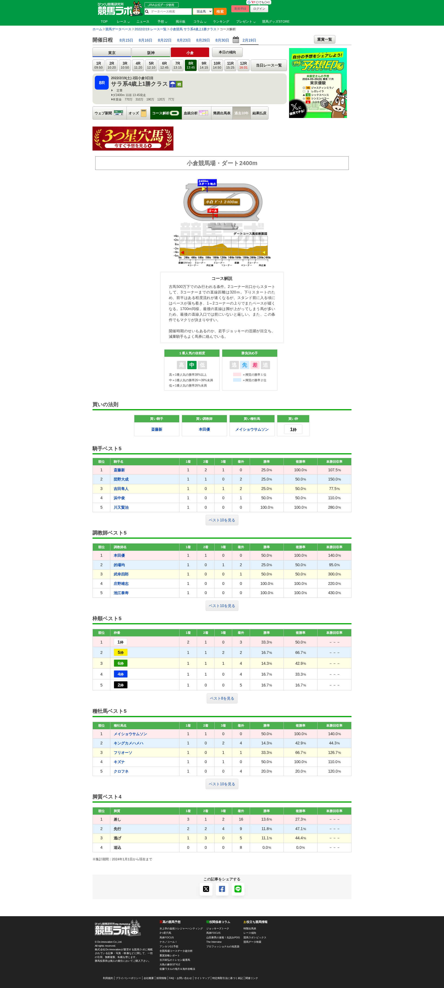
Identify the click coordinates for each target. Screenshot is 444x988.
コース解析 (167, 113)
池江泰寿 (121, 593)
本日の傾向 (227, 52)
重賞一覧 (324, 39)
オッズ (139, 113)
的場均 (119, 565)
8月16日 (145, 40)
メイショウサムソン (252, 429)
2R (112, 65)
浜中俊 (119, 498)
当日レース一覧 (269, 65)
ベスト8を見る (222, 698)
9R (204, 65)
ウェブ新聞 (110, 113)
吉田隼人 (121, 489)
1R (98, 65)
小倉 (190, 53)
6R (164, 65)
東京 (112, 53)
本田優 (204, 429)
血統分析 (197, 113)
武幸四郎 (121, 574)
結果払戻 (259, 113)
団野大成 (121, 479)
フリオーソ (123, 753)
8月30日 (222, 40)
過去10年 (241, 113)
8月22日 (165, 40)
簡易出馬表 (222, 113)
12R (243, 65)
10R (217, 65)
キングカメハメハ (128, 743)
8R (191, 65)
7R (177, 65)
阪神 (151, 53)
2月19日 (249, 40)
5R (151, 65)
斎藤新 (156, 429)
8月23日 (184, 40)
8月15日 (126, 40)
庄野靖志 (121, 584)
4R (138, 65)
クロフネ (121, 771)
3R (125, 65)
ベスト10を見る (222, 520)
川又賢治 (121, 507)
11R (230, 65)
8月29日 (203, 40)
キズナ (119, 762)
